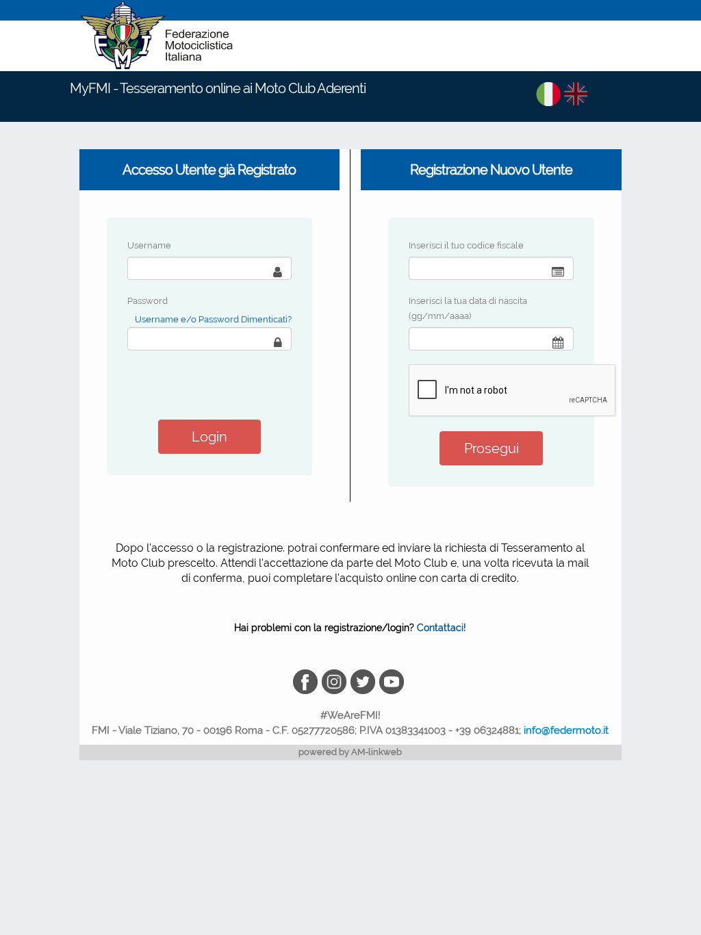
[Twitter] (364, 681)
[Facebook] (307, 681)
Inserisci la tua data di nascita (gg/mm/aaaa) (468, 308)
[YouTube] (392, 681)
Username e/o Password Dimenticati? (213, 319)
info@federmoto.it (566, 730)
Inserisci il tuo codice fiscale (466, 245)
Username (149, 245)
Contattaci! (441, 627)
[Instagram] (336, 681)
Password (147, 301)
